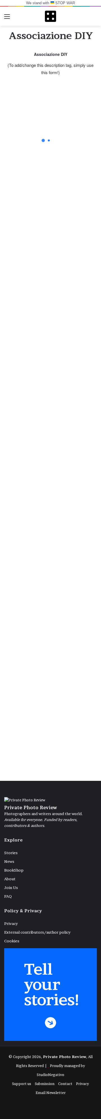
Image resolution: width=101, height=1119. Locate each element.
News (9, 861)
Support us (21, 1083)
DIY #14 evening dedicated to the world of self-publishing (42, 146)
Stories (11, 852)
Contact (65, 1083)
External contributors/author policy (37, 932)
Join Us (11, 887)
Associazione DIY (43, 748)
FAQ (8, 896)
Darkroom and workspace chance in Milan (49, 605)
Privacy (11, 923)
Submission (44, 1083)
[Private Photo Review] (50, 16)
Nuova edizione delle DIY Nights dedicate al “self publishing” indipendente (50, 280)
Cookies (11, 941)
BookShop (14, 870)
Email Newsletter (51, 1092)
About (9, 879)
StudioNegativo (50, 1074)
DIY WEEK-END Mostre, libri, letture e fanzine (49, 419)
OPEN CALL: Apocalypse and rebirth (40, 512)
